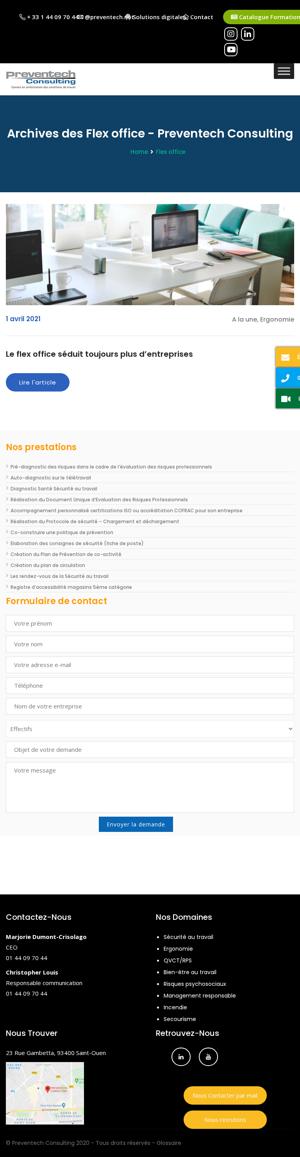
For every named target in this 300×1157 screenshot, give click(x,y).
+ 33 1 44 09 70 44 (52, 17)
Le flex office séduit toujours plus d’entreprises (99, 354)
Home (139, 152)
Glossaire (169, 1143)
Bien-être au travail (190, 972)
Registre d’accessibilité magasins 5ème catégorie (71, 587)
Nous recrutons (225, 1119)
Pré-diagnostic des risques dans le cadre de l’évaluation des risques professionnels (111, 466)
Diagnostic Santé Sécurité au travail (54, 488)
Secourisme (180, 1019)
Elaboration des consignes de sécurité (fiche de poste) (77, 543)
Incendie (175, 1007)
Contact (201, 17)
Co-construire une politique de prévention (62, 532)
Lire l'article (37, 382)
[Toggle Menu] (284, 71)
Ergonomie (178, 949)
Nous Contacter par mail (225, 1095)
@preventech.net (108, 17)
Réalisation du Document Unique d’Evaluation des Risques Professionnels (99, 499)
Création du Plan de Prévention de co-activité (66, 554)
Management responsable (200, 996)
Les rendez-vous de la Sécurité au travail (60, 576)
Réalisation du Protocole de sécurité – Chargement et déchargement (95, 521)
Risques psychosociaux (195, 984)
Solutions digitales (158, 17)
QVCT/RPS (178, 960)
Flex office (171, 152)
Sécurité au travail (188, 937)
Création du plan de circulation (48, 565)
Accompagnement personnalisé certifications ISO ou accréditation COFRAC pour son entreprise (127, 510)
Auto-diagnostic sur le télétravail (51, 477)
